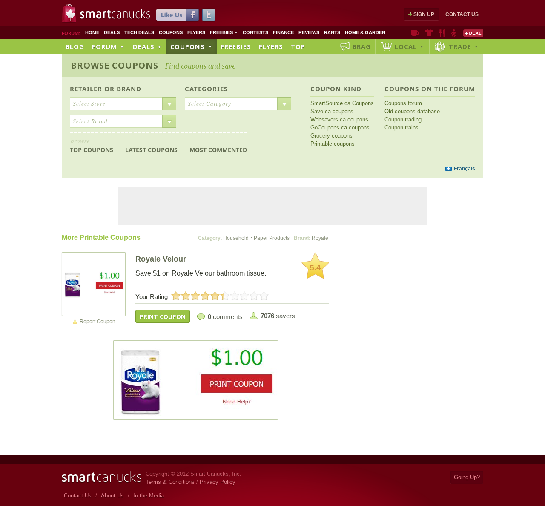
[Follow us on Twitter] (208, 15)
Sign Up (423, 14)
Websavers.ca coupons (339, 119)
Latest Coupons (151, 150)
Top (298, 46)
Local (409, 46)
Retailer (86, 88)
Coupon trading (403, 119)
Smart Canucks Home (101, 477)
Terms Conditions (170, 482)
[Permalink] (93, 283)
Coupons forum (403, 103)
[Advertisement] (225, 169)
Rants (332, 32)
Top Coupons (91, 145)
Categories (206, 88)
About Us (112, 495)
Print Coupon (163, 317)
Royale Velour (160, 259)
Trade (464, 46)
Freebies (224, 32)
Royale (320, 238)
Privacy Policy (217, 482)
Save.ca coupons (331, 111)
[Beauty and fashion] (429, 33)
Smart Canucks (115, 14)
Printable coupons (332, 144)
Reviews (308, 32)
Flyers (196, 32)
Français (464, 169)
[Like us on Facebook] (177, 15)
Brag (362, 46)
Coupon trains (401, 127)
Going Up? (467, 477)
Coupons (171, 32)
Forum (108, 46)
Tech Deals (139, 32)
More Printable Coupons (101, 237)
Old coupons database (412, 111)
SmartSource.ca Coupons (342, 103)
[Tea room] (415, 33)
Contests (255, 32)
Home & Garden (365, 32)
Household (236, 238)
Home (92, 32)
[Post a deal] (473, 33)
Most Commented (218, 150)
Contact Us (462, 14)
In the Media (148, 495)
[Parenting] (453, 33)
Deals (112, 32)
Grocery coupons (331, 135)
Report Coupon (97, 322)
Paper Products (272, 238)
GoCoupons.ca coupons (340, 127)
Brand (129, 88)
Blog (75, 46)
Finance (283, 32)
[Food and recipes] (442, 33)
